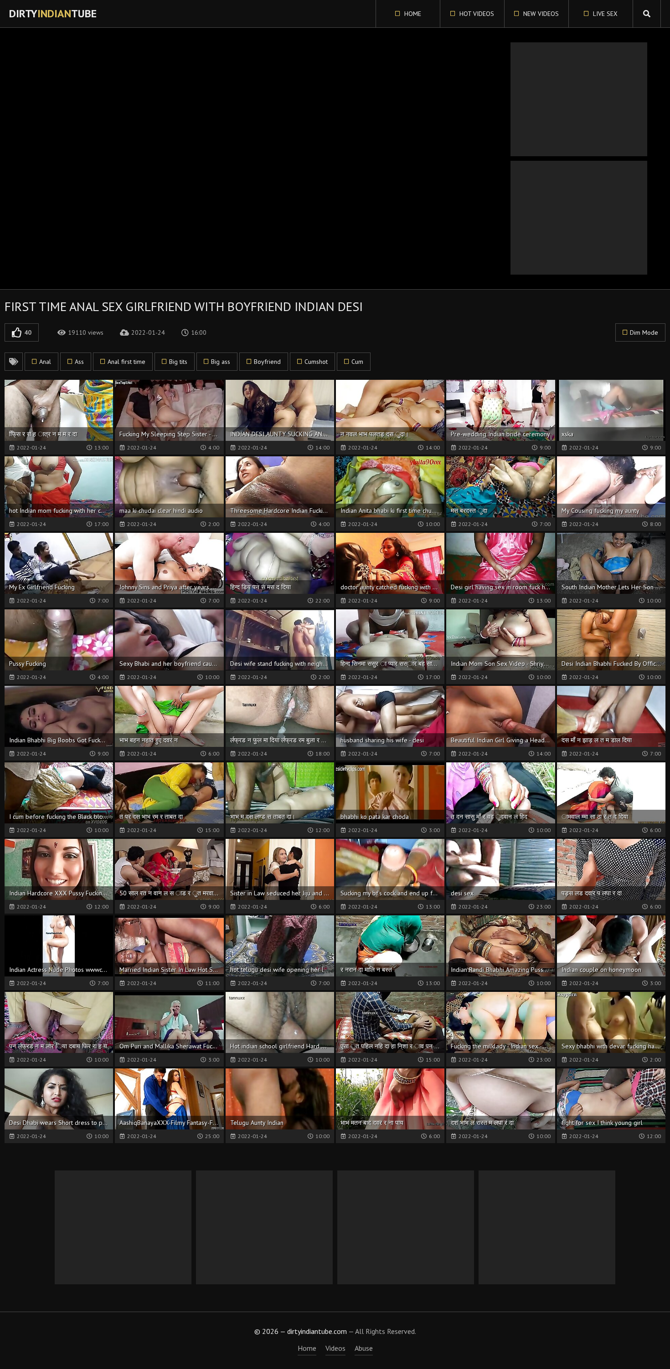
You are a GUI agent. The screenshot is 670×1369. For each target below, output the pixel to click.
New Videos (540, 14)
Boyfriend (267, 362)
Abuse (364, 1348)
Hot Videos (476, 14)
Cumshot (316, 362)
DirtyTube (53, 13)
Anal (45, 362)
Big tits (178, 362)
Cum (357, 362)
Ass (79, 362)
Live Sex (604, 14)
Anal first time (126, 362)
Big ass (220, 362)
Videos (335, 1348)
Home (411, 14)
